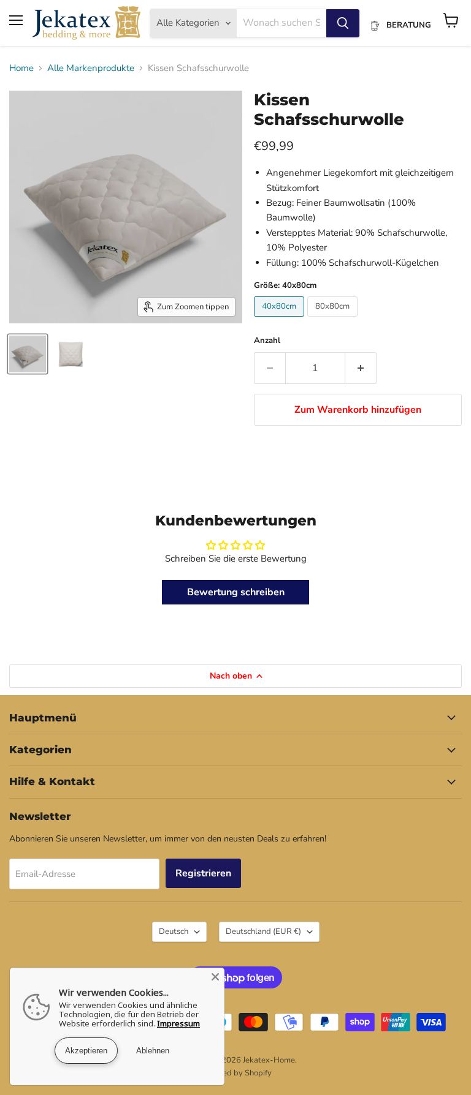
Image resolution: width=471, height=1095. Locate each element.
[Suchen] (342, 23)
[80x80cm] (334, 320)
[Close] (215, 977)
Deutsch (173, 931)
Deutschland (263, 931)
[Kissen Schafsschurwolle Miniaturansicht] (27, 354)
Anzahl (267, 340)
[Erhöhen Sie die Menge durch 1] (361, 368)
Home (21, 68)
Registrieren (203, 873)
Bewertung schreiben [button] (236, 592)
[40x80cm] (280, 320)
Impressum (178, 1023)
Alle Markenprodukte (90, 68)
